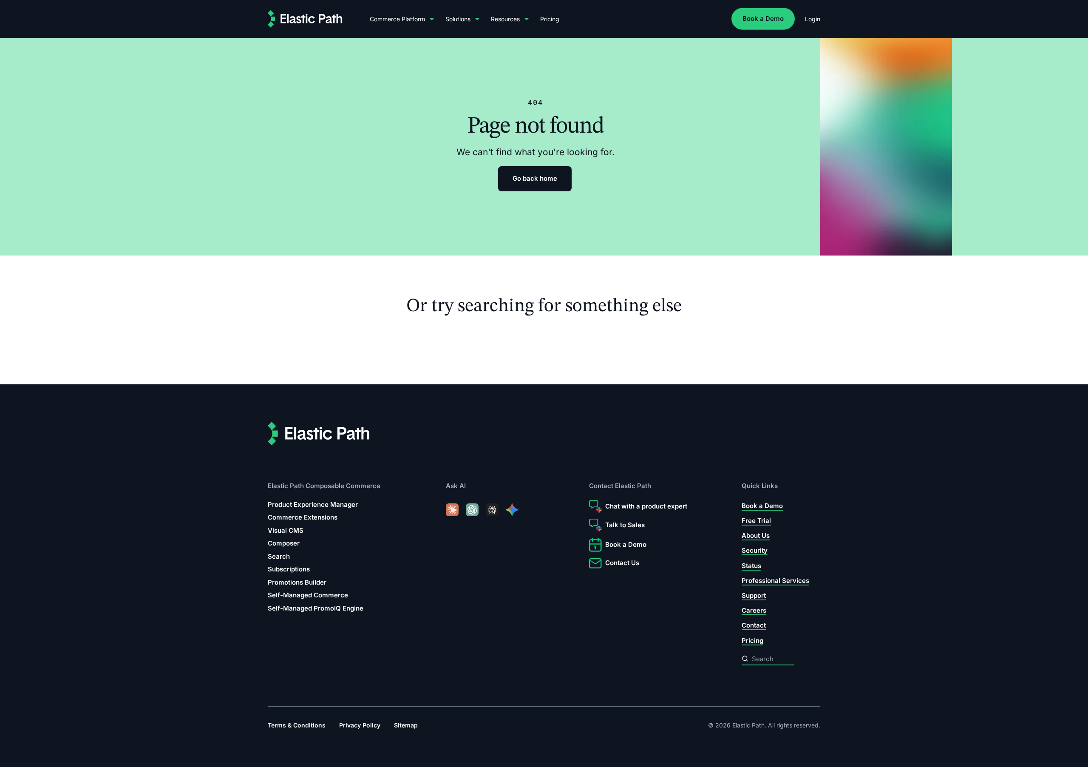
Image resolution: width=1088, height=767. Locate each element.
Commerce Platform (397, 19)
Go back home (535, 178)
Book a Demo (763, 18)
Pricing (549, 19)
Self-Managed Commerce (308, 595)
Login (812, 19)
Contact (754, 626)
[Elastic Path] (305, 19)
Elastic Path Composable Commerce (324, 486)
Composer (284, 544)
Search (279, 556)
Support (754, 596)
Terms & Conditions (297, 725)
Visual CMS (285, 530)
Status (751, 566)
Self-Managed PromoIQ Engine (315, 608)
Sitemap (406, 725)
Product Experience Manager (313, 504)
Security (755, 551)
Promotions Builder (297, 582)
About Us (756, 536)
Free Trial (756, 521)
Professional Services (775, 581)
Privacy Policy (359, 725)
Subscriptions (289, 569)
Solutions (457, 19)
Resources (505, 19)
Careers (754, 611)
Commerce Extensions (302, 518)
